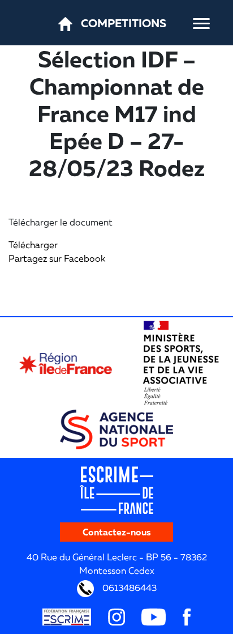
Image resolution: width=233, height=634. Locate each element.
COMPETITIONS (123, 22)
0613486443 (128, 587)
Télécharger (33, 244)
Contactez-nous (117, 532)
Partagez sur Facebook (56, 258)
